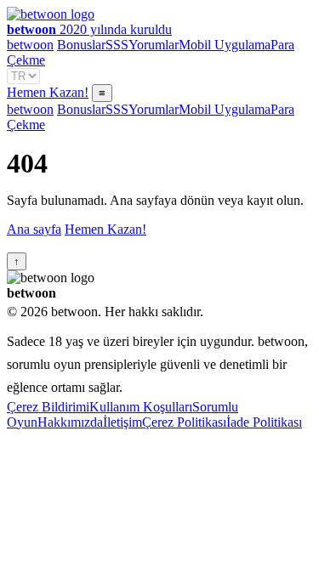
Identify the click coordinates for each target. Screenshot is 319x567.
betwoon (30, 44)
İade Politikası (264, 422)
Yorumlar (153, 44)
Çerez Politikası (184, 422)
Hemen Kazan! (47, 92)
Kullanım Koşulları (140, 407)
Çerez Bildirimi (48, 407)
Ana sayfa (34, 229)
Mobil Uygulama (225, 44)
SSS (116, 44)
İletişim (122, 422)
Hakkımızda (70, 422)
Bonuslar (81, 44)
